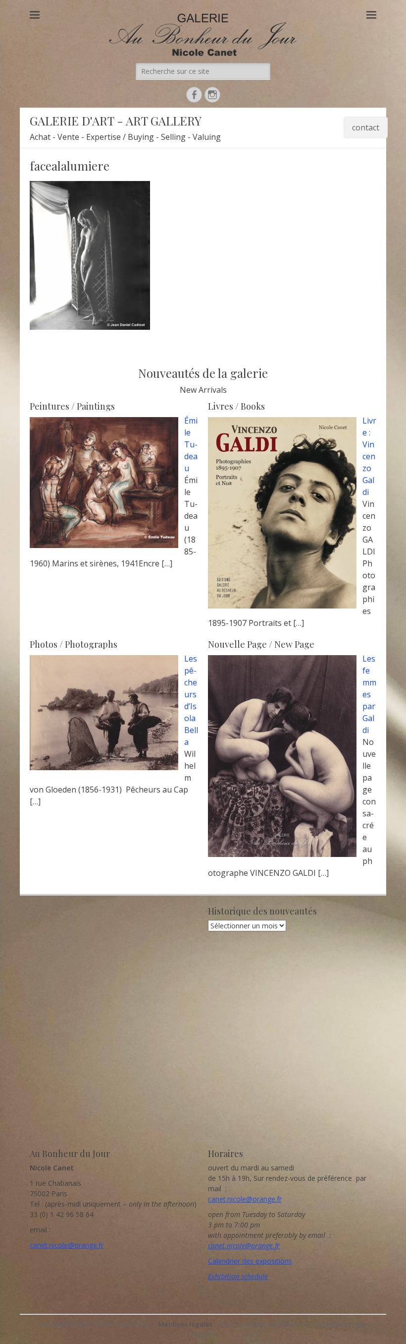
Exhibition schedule (238, 1276)
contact (365, 127)
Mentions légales (185, 1324)
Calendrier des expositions (250, 1261)
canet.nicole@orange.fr (66, 1245)
